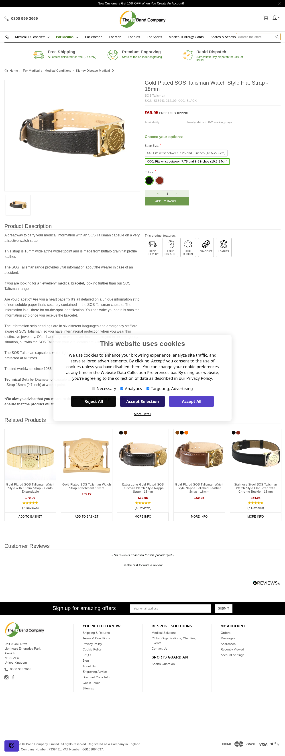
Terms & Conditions (96, 638)
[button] (30, 505)
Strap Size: (153, 145)
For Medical (65, 37)
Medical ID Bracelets (30, 37)
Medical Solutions (164, 632)
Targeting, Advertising (172, 388)
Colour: (150, 172)
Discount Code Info (96, 677)
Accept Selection (142, 401)
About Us (89, 666)
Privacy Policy (92, 644)
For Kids (134, 37)
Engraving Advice (95, 671)
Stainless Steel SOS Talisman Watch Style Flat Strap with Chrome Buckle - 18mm (255, 488)
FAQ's (87, 655)
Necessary (106, 388)
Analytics (133, 388)
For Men (115, 37)
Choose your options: (164, 137)
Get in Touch (91, 683)
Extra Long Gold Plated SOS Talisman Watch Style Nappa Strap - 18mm (143, 488)
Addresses (228, 644)
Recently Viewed (232, 649)
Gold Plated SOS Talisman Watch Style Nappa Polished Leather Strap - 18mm (199, 488)
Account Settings (232, 655)
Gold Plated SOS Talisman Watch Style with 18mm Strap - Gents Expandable (30, 488)
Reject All (93, 401)
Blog (86, 660)
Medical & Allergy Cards (186, 37)
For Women (93, 37)
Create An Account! (170, 3)
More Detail (142, 414)
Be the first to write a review (142, 565)
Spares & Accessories (227, 37)
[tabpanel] (30, 475)
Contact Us (159, 648)
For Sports (154, 37)
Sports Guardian (163, 664)
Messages (228, 638)
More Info (143, 516)
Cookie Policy (92, 649)
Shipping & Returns (96, 632)
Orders (225, 632)
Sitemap (88, 688)
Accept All (191, 401)
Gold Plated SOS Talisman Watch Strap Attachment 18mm (86, 486)
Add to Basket (30, 516)
